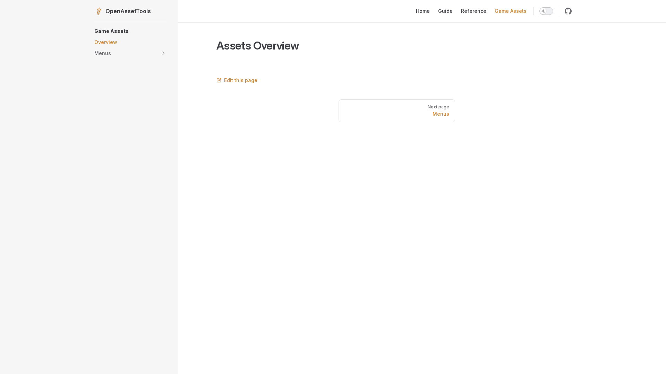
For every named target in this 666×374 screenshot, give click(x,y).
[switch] (546, 11)
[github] (568, 11)
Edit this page (240, 80)
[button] (130, 31)
